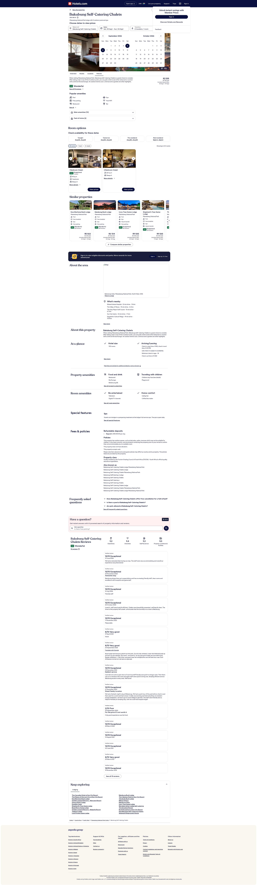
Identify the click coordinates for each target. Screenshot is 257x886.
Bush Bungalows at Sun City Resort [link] (131, 810)
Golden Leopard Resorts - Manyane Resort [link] (86, 800)
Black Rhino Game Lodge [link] (80, 808)
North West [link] (86, 820)
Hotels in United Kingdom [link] (75, 843)
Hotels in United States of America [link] (78, 846)
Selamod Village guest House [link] (129, 813)
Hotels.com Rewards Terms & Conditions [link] (151, 854)
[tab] (75, 789)
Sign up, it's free (162, 256)
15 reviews (74, 549)
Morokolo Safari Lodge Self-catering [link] (131, 806)
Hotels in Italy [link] (72, 868)
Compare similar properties (120, 244)
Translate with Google (112, 650)
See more (107, 324)
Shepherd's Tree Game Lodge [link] (82, 806)
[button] (111, 46)
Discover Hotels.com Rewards (171, 22)
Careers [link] (170, 843)
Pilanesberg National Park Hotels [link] (100, 820)
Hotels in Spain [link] (72, 852)
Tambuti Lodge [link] (77, 811)
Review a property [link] (98, 849)
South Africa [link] (78, 820)
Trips (174, 4)
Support (166, 4)
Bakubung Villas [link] (124, 802)
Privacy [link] (145, 843)
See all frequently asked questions (115, 509)
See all (71, 107)
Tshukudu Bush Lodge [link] (126, 799)
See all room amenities (111, 403)
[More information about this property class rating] (77, 17)
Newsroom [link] (121, 844)
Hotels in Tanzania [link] (73, 855)
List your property (154, 4)
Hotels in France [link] (73, 862)
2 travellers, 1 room (141, 29)
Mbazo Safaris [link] (124, 800)
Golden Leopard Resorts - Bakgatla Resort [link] (86, 810)
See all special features (112, 420)
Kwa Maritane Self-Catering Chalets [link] (131, 811)
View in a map (109, 296)
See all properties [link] (78, 10)
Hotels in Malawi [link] (73, 849)
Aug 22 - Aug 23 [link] (80, 140)
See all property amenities (113, 386)
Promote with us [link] (123, 851)
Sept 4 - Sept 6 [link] (158, 140)
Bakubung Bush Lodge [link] (126, 795)
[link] (171, 29)
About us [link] (170, 839)
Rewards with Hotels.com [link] (175, 849)
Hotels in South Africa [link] (74, 839)
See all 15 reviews (75, 89)
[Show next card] (169, 220)
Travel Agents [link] (122, 854)
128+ (165, 68)
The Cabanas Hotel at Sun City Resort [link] (131, 797)
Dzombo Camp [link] (77, 804)
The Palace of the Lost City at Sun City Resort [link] (87, 797)
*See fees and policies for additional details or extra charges (121, 366)
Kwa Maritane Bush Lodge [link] (81, 799)
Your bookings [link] (97, 839)
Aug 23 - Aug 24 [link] (106, 140)
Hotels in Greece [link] (73, 859)
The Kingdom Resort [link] (126, 808)
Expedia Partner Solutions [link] (125, 848)
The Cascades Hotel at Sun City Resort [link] (85, 795)
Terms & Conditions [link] (149, 839)
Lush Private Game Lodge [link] (80, 813)
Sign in (186, 4)
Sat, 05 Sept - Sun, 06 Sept (113, 29)
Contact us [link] (96, 846)
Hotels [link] (71, 820)
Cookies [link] (145, 846)
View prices (94, 189)
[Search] (166, 528)
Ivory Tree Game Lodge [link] (127, 804)
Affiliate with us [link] (123, 841)
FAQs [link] (94, 843)
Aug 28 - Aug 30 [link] (132, 140)
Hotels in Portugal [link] (73, 865)
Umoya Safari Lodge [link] (79, 802)
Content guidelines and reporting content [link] (153, 850)
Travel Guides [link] (172, 846)
